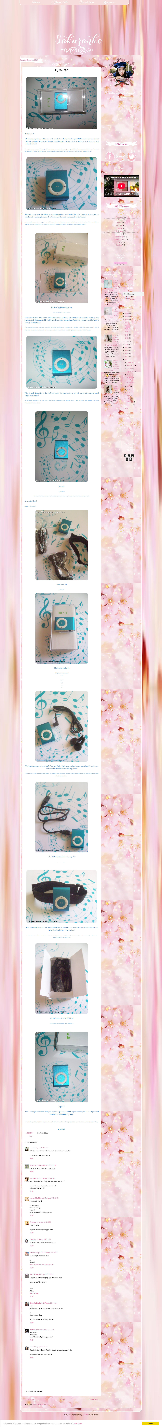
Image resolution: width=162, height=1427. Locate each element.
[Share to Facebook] (45, 1133)
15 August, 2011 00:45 (48, 1178)
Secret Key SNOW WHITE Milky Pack (114, 312)
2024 (126, 319)
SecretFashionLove (36, 1303)
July (128, 386)
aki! (31, 1347)
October (129, 368)
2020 (126, 332)
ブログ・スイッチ (131, 279)
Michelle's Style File (36, 1253)
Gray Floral (116, 387)
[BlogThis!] (41, 1133)
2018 (126, 338)
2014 (126, 350)
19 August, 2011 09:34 (50, 1303)
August (129, 375)
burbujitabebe (34, 1329)
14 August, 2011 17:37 (49, 1165)
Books (119, 223)
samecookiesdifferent (37, 1198)
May (128, 392)
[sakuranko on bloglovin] (120, 264)
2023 (126, 323)
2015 (126, 347)
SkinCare (119, 245)
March (129, 399)
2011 (126, 360)
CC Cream (119, 225)
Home (62, 1399)
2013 (126, 353)
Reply (32, 1158)
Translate (132, 299)
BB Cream (119, 220)
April (129, 395)
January (129, 405)
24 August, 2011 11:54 (47, 1329)
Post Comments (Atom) (40, 1404)
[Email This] (38, 1133)
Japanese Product (119, 239)
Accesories (119, 217)
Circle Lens (119, 231)
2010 (126, 409)
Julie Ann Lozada (36, 1165)
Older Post (93, 1399)
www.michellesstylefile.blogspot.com (41, 1264)
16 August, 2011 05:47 (51, 1253)
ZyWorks (85, 1415)
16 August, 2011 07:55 (46, 1274)
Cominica (33, 1239)
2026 (126, 313)
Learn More (77, 1423)
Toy (31, 1136)
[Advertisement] (16, 14)
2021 (126, 329)
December (130, 362)
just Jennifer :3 (35, 1178)
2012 (126, 357)
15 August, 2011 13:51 (51, 1198)
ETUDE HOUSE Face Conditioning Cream (114, 285)
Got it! (150, 1423)
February (130, 402)
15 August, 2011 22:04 (44, 1239)
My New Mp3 (130, 382)
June (128, 389)
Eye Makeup (119, 234)
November (130, 365)
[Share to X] (43, 1133)
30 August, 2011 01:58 (40, 1347)
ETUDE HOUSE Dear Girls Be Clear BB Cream (114, 365)
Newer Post (30, 1399)
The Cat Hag (34, 1274)
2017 (126, 341)
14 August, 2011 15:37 (41, 1148)
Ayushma (33, 1222)
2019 (126, 335)
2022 (126, 326)
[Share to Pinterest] (47, 1133)
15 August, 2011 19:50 (44, 1222)
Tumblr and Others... (130, 378)
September (130, 371)
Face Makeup (119, 237)
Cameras (119, 228)
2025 (126, 316)
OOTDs (119, 242)
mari (31, 1148)
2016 (126, 344)
